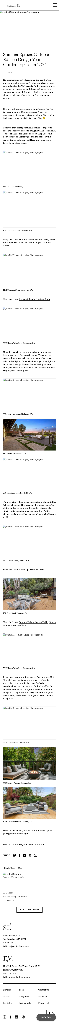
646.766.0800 (10, 973)
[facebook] (10, 1016)
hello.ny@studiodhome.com (16, 977)
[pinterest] (23, 1016)
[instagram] (4, 1016)
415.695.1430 (9, 942)
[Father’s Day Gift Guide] (15, 881)
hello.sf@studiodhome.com (16, 946)
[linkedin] (16, 1016)
